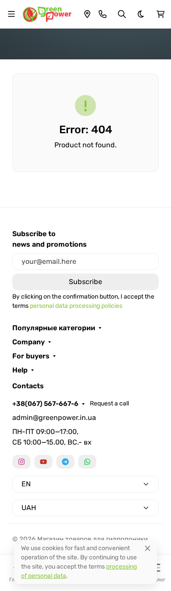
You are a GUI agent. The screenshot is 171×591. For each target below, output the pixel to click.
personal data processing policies (76, 306)
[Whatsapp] (87, 462)
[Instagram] (21, 462)
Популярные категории (53, 328)
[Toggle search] (122, 14)
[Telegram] (65, 462)
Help (20, 370)
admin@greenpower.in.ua (54, 417)
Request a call (109, 403)
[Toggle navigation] (11, 14)
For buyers (31, 356)
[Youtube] (43, 462)
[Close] (147, 548)
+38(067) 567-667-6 (45, 404)
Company (28, 342)
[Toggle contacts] (102, 14)
